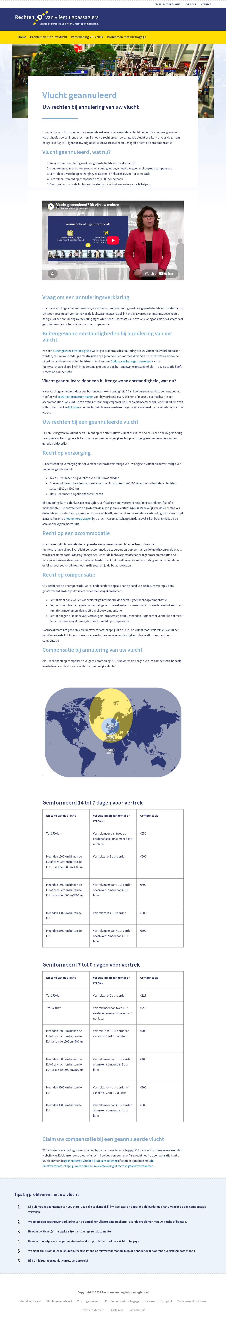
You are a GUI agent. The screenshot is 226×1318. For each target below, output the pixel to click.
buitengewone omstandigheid (72, 351)
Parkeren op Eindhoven (192, 1301)
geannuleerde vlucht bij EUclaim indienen (91, 1161)
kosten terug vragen (78, 519)
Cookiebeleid (137, 1310)
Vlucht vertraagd (30, 1301)
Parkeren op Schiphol (158, 1301)
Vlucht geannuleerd (59, 1301)
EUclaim (73, 407)
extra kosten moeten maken (75, 397)
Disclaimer (116, 1310)
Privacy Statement (93, 1310)
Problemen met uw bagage (122, 1301)
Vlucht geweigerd (88, 1301)
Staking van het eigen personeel (131, 361)
